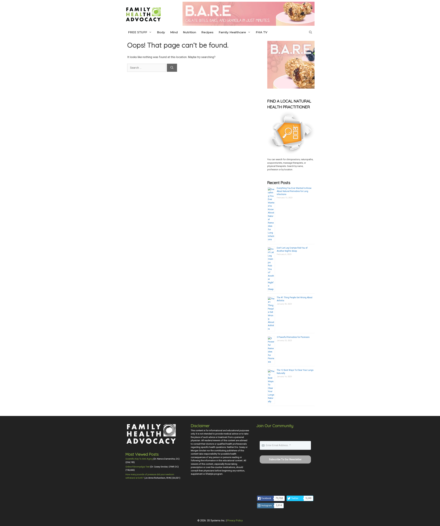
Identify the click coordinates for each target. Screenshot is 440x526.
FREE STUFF (137, 32)
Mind (174, 32)
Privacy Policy (235, 520)
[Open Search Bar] (310, 32)
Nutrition (189, 32)
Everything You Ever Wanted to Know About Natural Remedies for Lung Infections (294, 191)
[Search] (172, 68)
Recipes (207, 32)
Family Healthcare (232, 32)
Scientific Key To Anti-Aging (139, 459)
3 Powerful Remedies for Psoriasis (293, 337)
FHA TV (261, 32)
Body (161, 32)
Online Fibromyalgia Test (137, 466)
